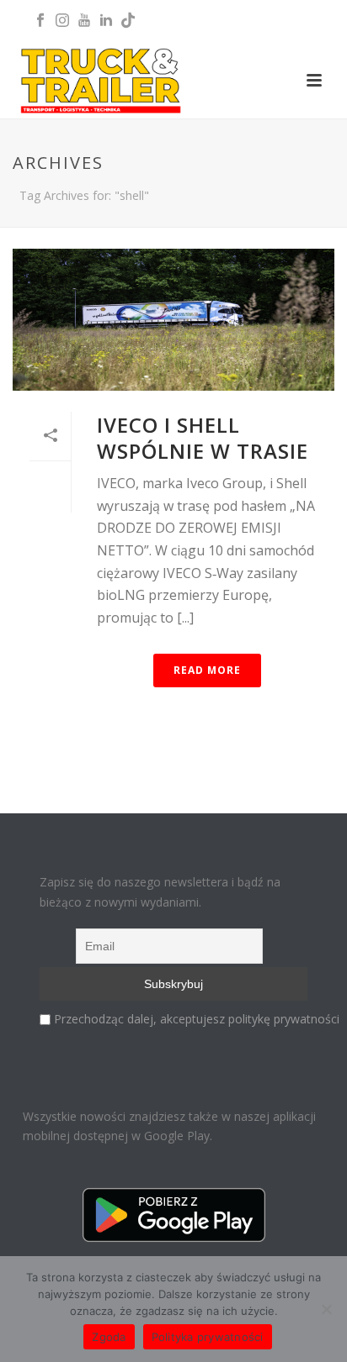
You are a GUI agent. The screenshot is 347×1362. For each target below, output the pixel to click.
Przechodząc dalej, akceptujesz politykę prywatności (196, 1019)
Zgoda (108, 1337)
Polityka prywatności (208, 1337)
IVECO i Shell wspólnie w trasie (202, 438)
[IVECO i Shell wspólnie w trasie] (173, 320)
